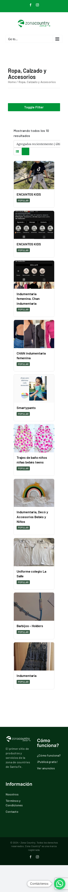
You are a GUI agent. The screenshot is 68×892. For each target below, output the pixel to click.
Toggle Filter (34, 107)
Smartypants (26, 408)
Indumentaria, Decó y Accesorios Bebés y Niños (32, 516)
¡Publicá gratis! (47, 761)
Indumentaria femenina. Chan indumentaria (28, 298)
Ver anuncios (46, 768)
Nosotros (12, 794)
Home (12, 82)
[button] (59, 883)
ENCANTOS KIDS (29, 194)
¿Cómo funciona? (49, 755)
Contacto (12, 811)
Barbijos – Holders (30, 626)
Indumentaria (26, 676)
